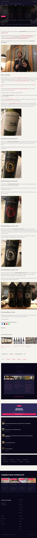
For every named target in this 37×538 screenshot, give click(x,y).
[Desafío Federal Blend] (31, 340)
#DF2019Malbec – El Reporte (5, 488)
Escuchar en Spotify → (19, 414)
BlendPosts (26, 459)
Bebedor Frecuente (3, 518)
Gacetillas (5, 459)
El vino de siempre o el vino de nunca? (31, 488)
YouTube (20, 529)
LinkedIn (24, 359)
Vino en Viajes (14, 461)
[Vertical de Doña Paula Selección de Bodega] (6, 340)
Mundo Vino (12, 459)
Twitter (13, 359)
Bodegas (3, 16)
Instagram (20, 523)
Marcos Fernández (26, 24)
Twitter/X (20, 526)
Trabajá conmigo (21, 518)
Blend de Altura (15, 24)
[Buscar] (33, 1)
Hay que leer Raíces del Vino (23, 488)
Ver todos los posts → (19, 396)
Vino (30, 24)
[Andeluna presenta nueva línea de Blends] (19, 340)
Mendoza (28, 461)
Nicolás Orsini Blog (5, 1)
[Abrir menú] (35, 1)
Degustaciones (6, 461)
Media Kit (20, 521)
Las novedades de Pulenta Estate (13, 488)
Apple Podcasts (3, 523)
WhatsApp (19, 359)
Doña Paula (21, 24)
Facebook (8, 359)
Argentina (21, 461)
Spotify (2, 521)
